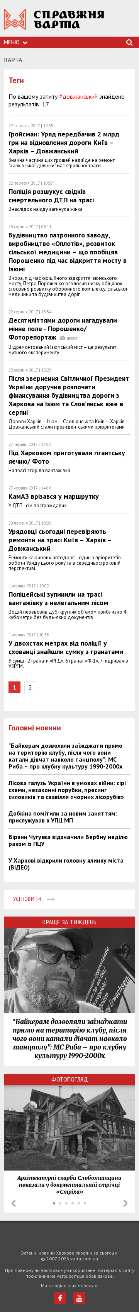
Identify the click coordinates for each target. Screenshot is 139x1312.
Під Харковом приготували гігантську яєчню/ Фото (66, 457)
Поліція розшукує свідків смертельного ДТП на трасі (51, 195)
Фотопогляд (69, 1079)
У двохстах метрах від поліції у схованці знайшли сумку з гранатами (65, 647)
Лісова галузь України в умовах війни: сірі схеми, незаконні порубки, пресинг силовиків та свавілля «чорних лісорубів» (67, 790)
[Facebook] (60, 1298)
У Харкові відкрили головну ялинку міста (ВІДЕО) (66, 863)
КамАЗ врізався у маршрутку (53, 496)
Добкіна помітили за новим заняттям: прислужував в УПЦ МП (62, 816)
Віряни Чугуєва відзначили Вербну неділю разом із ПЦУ (68, 840)
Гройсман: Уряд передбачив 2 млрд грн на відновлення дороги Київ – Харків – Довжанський (63, 142)
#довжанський (78, 96)
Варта (13, 60)
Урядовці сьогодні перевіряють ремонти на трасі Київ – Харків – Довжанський (60, 540)
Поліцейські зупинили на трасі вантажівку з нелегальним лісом (58, 598)
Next (125, 1203)
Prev (13, 1203)
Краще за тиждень (69, 922)
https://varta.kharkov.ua (54, 23)
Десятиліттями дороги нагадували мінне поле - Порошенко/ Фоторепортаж (62, 328)
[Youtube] (79, 1298)
